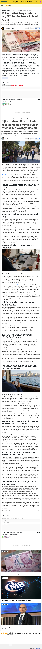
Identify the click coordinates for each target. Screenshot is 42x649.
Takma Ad (3, 84)
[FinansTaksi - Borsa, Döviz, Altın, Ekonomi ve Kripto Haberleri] (7, 633)
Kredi (25, 1)
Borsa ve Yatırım (16, 2)
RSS (10, 644)
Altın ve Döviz (9, 10)
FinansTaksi (4, 10)
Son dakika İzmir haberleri (7, 638)
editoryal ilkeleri (14, 284)
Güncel (14, 1)
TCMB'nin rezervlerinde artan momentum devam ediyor (16, 600)
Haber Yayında (5, 174)
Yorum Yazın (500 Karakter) (7, 89)
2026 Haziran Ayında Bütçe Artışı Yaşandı (12, 574)
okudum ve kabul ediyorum (12, 99)
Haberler (18, 1)
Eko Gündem (29, 1)
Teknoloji (22, 1)
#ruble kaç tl (5, 77)
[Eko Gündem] (21, 561)
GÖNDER (38, 99)
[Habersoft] (37, 648)
